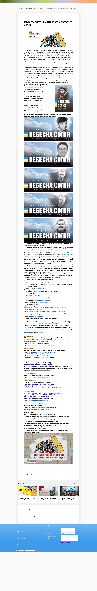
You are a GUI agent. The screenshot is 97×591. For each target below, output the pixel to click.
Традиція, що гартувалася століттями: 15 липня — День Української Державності (48, 499)
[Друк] (31, 474)
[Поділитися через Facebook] (24, 474)
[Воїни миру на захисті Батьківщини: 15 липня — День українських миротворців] (69, 491)
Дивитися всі (77, 483)
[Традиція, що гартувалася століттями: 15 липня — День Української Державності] (48, 491)
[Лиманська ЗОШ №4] (49, 526)
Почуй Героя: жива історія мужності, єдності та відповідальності (27, 499)
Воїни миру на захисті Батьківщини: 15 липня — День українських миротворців (69, 499)
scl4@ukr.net (50, 538)
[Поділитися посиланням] (28, 474)
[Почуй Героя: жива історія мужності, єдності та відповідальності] (27, 491)
